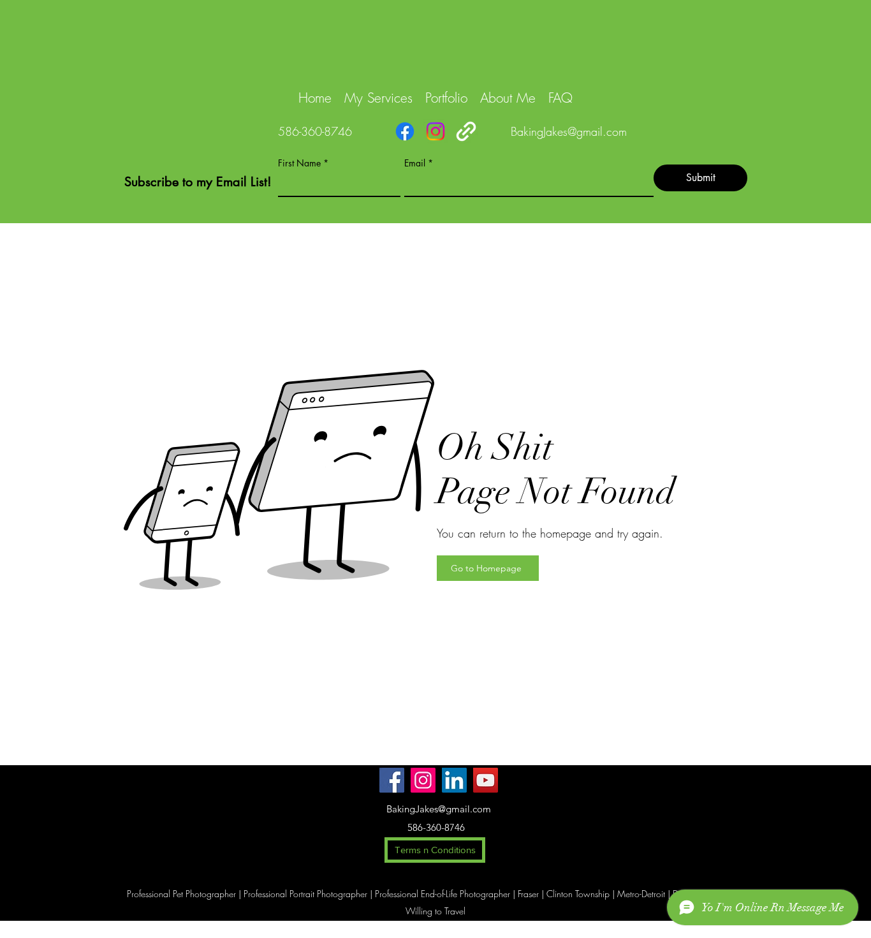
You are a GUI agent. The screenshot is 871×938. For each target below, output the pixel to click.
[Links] (466, 131)
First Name (299, 163)
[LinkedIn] (454, 780)
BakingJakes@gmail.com (569, 131)
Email (414, 163)
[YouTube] (485, 780)
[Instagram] (435, 131)
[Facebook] (405, 131)
